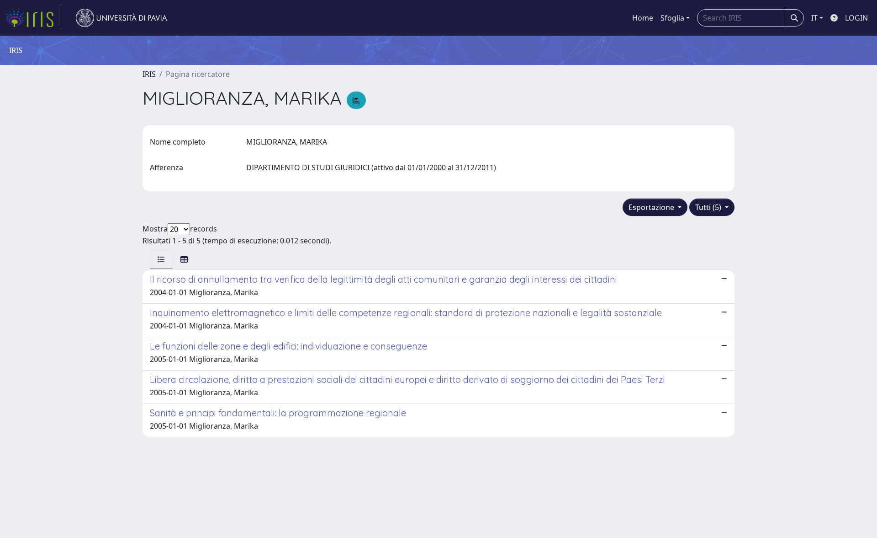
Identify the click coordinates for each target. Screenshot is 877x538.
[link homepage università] (121, 18)
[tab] (161, 259)
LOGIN (856, 18)
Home (642, 18)
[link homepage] (33, 18)
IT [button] (814, 18)
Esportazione (652, 207)
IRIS (149, 74)
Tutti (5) (709, 207)
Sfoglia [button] (672, 18)
